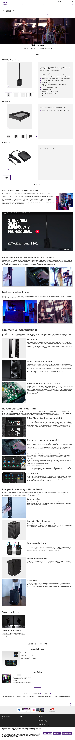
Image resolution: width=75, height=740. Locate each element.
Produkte (15, 4)
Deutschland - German (62, 1)
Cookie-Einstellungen (48, 733)
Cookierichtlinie (16, 738)
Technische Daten (58, 15)
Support (43, 4)
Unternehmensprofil (41, 718)
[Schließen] (73, 733)
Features (33, 48)
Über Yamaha (40, 716)
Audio (21, 2)
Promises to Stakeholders (42, 725)
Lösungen (22, 4)
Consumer (69, 1)
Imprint (3, 738)
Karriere (39, 723)
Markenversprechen (41, 721)
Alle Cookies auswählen (66, 733)
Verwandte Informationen (45, 48)
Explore (58, 4)
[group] (8, 95)
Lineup (25, 48)
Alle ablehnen (56, 733)
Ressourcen (36, 4)
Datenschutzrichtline (9, 738)
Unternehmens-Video (42, 720)
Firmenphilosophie (41, 724)
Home (3, 7)
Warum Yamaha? (50, 4)
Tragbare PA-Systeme (16, 7)
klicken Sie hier (28, 735)
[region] (37, 733)
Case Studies (29, 4)
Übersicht (49, 15)
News (21, 716)
